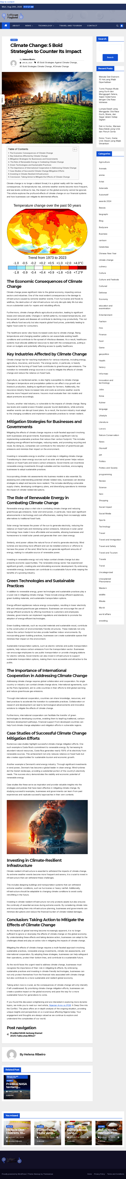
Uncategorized (106, 572)
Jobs (101, 389)
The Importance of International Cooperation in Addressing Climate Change (43, 168)
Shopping (103, 500)
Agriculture (104, 162)
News (28, 26)
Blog (101, 221)
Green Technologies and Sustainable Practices (30, 165)
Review (102, 481)
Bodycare (103, 227)
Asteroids (103, 188)
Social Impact (105, 507)
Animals (102, 168)
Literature (103, 422)
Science (14, 40)
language (103, 409)
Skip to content (7, 2)
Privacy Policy (99, 1174)
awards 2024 (105, 201)
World (102, 607)
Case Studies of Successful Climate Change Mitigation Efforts (37, 171)
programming (105, 474)
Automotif (103, 194)
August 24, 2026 (16, 1137)
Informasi (103, 373)
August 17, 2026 (47, 1137)
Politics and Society (108, 468)
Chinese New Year (108, 253)
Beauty (102, 208)
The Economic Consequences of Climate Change (31, 153)
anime (102, 175)
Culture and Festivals (109, 279)
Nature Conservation (109, 435)
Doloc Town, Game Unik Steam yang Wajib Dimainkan (110, 141)
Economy (103, 299)
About (16, 26)
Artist (101, 181)
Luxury (102, 428)
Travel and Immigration (110, 539)
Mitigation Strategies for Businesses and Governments (34, 159)
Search (102, 39)
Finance (102, 334)
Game (101, 347)
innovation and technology (12, 1077)
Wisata (102, 601)
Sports (102, 520)
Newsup (37, 1174)
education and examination (105, 307)
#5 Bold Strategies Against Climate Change (57, 62)
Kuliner (102, 402)
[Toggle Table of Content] (73, 149)
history (102, 367)
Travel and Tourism (70, 26)
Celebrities (104, 247)
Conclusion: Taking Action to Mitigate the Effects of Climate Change (40, 177)
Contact (92, 26)
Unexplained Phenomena (105, 580)
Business (103, 234)
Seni (101, 494)
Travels (102, 559)
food (101, 341)
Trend (102, 566)
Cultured (103, 286)
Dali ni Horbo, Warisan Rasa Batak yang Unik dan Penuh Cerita (110, 129)
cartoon (102, 240)
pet (100, 455)
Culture (102, 273)
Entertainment (105, 315)
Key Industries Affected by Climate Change (29, 156)
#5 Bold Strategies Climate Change (36, 66)
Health (102, 360)
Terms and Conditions (115, 1174)
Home (89, 1174)
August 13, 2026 (108, 1137)
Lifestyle (103, 415)
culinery (103, 266)
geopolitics (104, 354)
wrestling (103, 621)
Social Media (105, 513)
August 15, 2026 (77, 1137)
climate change (106, 260)
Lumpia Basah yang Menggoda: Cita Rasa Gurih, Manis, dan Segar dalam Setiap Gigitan (109, 114)
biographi (103, 214)
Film (101, 328)
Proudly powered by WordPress (14, 1174)
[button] (117, 26)
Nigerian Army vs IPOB (60, 1005)
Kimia (101, 396)
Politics (102, 461)
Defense (103, 292)
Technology (45, 26)
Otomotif (103, 448)
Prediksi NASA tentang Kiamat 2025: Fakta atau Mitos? (26, 1034)
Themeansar (48, 1174)
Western (103, 588)
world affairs (105, 614)
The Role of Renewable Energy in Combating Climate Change (37, 162)
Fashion (102, 321)
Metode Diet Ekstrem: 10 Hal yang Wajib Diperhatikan (109, 79)
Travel (102, 533)
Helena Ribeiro (29, 59)
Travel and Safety (107, 546)
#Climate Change (61, 66)
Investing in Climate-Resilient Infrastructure (29, 174)
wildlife (102, 594)
